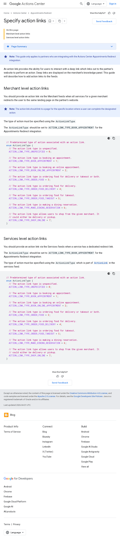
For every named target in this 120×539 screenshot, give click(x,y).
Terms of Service (12, 432)
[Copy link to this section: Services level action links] (50, 239)
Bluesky (46, 437)
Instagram (47, 441)
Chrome (85, 437)
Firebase (85, 441)
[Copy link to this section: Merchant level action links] (52, 89)
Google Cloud (87, 456)
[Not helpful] (114, 13)
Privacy (16, 524)
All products (9, 511)
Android (85, 432)
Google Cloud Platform (15, 501)
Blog (44, 432)
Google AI (8, 506)
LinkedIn (46, 446)
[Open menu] (5, 3)
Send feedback (104, 21)
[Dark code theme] (108, 138)
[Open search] (81, 4)
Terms (7, 524)
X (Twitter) (47, 451)
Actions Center (33, 4)
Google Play (87, 461)
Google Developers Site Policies (88, 396)
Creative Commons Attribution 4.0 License (88, 393)
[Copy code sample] (113, 138)
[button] (60, 46)
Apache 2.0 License (46, 396)
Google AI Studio (89, 446)
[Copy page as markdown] (59, 21)
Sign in (112, 3)
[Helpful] (109, 13)
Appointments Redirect (41, 13)
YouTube (46, 456)
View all (85, 466)
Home (6, 13)
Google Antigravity (90, 451)
